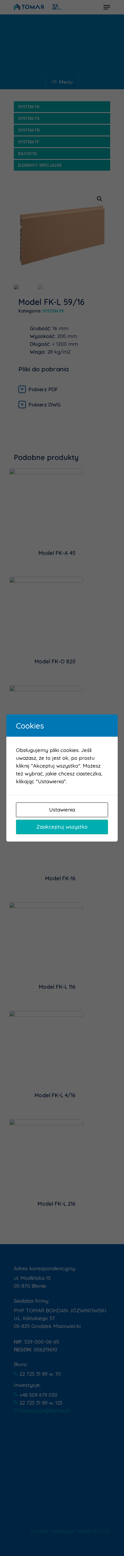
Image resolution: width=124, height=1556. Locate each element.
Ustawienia (62, 809)
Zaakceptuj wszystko (62, 827)
